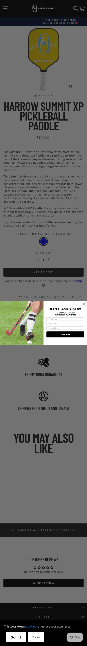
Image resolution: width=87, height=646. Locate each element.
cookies (31, 626)
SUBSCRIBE (65, 334)
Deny (36, 637)
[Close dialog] (84, 304)
